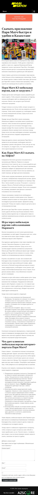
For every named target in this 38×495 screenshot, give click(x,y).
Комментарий (6, 448)
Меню (5, 11)
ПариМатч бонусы (26, 384)
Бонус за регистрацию (19, 18)
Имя (3, 463)
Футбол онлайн (9, 493)
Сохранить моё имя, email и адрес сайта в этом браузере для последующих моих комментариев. (18, 476)
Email (4, 468)
